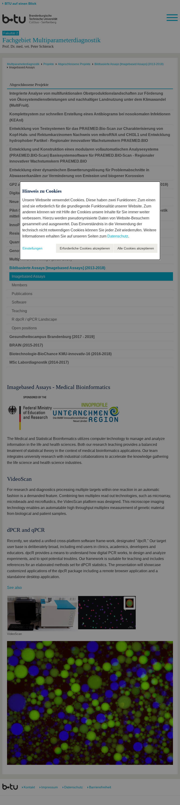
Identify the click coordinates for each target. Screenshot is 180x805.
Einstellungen (32, 248)
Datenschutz (117, 236)
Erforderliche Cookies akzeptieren (85, 248)
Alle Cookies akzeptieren (135, 248)
